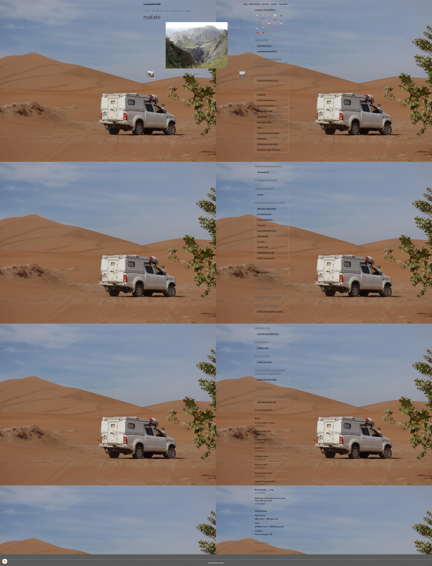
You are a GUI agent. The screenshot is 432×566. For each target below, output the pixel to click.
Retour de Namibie (263, 431)
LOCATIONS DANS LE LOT (268, 80)
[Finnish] (257, 28)
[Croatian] (281, 28)
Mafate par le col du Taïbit (267, 144)
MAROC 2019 (262, 348)
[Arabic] (281, 15)
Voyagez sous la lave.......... (266, 100)
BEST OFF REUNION (174, 11)
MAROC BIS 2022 (264, 362)
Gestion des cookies (216, 563)
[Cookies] (4, 561)
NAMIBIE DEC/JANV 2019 (268, 334)
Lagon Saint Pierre (264, 122)
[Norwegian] (275, 24)
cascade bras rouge (264, 111)
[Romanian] (263, 24)
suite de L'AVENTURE (265, 252)
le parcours (261, 225)
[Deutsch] (263, 19)
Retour (196, 74)
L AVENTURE (262, 247)
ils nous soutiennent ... (265, 219)
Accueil (146, 11)
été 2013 (259, 448)
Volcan (259, 127)
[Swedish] (257, 24)
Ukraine (260, 194)
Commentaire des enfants (267, 51)
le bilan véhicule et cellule (267, 379)
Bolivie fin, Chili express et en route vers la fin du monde (270, 499)
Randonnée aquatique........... (267, 105)
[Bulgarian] (263, 28)
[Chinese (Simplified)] (257, 32)
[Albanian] (263, 32)
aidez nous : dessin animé (266, 208)
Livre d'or (265, 4)
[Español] (269, 15)
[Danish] (269, 28)
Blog (245, 4)
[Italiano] (257, 19)
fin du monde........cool (264, 490)
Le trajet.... (261, 241)
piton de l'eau (262, 116)
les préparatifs (262, 236)
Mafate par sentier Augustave (268, 149)
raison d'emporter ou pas (266, 230)
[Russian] (281, 19)
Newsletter (283, 4)
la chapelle (261, 94)
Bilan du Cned (261, 465)
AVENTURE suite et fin (266, 258)
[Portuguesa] (275, 19)
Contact (274, 4)
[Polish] (269, 24)
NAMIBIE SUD (157, 11)
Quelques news (261, 456)
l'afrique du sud (263, 172)
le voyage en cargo (264, 214)
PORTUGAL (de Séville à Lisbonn (270, 311)
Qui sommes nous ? (264, 46)
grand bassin (262, 138)
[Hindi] (281, 24)
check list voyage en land (266, 402)
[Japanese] (275, 15)
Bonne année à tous (263, 473)
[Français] (257, 15)
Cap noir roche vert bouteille (268, 133)
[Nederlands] (269, 19)
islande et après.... (262, 439)
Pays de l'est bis (263, 272)
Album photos (254, 4)
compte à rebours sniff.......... (267, 481)
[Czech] (275, 28)
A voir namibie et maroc (265, 423)
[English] (263, 15)
